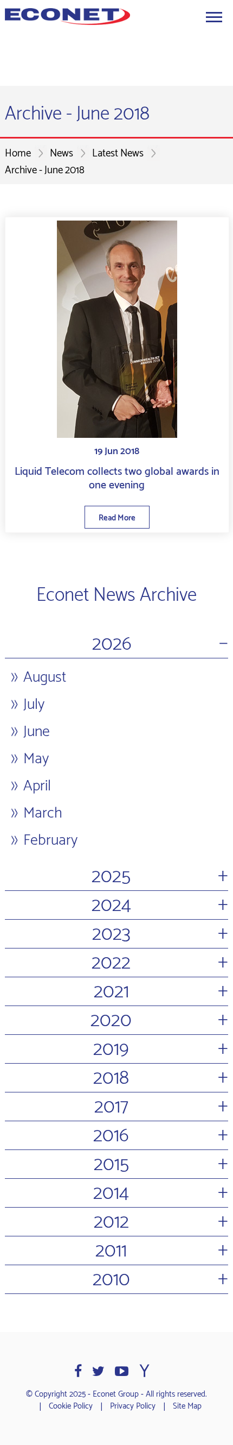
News (61, 153)
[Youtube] (121, 1371)
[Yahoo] (144, 1371)
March (42, 813)
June (36, 731)
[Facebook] (78, 1371)
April (37, 786)
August (44, 677)
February (50, 840)
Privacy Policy (133, 1406)
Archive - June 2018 (45, 170)
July (33, 704)
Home (18, 153)
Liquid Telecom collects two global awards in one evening (117, 478)
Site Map (187, 1406)
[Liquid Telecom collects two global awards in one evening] (117, 329)
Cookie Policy (71, 1406)
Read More (117, 518)
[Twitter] (98, 1371)
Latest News (118, 153)
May (36, 758)
